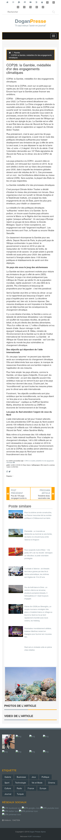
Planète (17, 52)
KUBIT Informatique (34, 836)
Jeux (34, 777)
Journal (8, 794)
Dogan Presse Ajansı (37, 831)
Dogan (30, 23)
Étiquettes (9, 476)
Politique (45, 777)
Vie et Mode (37, 782)
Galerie (8, 777)
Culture (8, 788)
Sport (7, 782)
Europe (43, 788)
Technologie (20, 782)
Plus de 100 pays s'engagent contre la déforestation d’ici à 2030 (19, 499)
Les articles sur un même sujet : (30, 461)
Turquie (20, 794)
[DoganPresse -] (30, 683)
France (31, 788)
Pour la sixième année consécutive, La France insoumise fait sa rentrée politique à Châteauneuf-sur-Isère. (38, 515)
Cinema (51, 782)
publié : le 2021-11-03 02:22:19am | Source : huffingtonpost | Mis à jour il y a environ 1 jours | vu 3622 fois (30, 466)
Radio (19, 788)
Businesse (21, 777)
